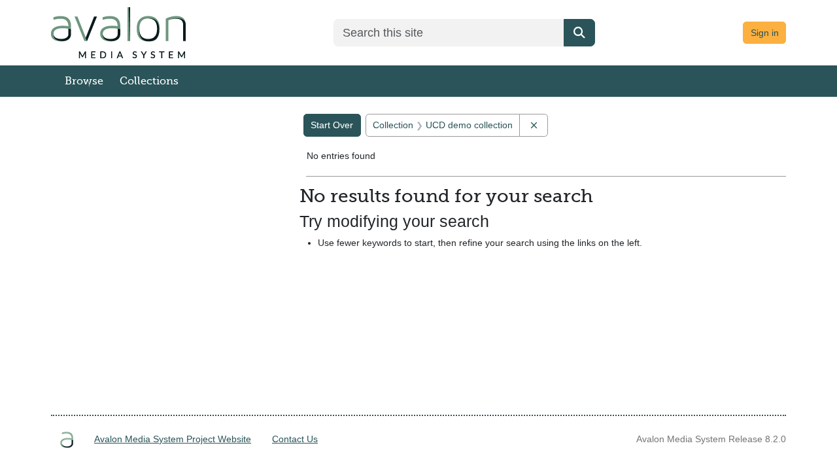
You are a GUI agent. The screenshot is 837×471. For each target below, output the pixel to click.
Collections (149, 81)
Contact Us (295, 439)
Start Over (332, 125)
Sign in (765, 32)
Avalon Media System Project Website (172, 439)
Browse (84, 81)
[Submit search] (579, 32)
